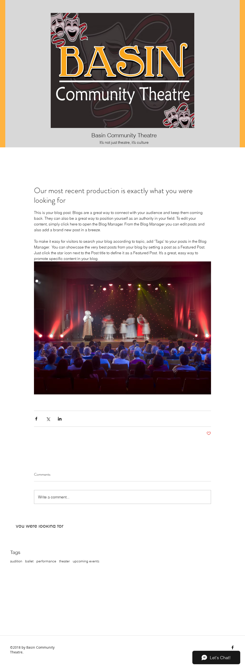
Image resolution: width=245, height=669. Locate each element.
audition (16, 561)
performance (46, 561)
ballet (29, 561)
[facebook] (232, 647)
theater (64, 561)
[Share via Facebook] (36, 418)
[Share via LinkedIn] (59, 418)
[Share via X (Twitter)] (48, 418)
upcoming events (86, 561)
